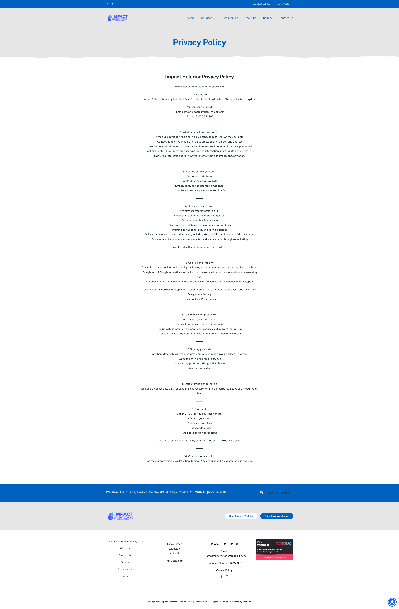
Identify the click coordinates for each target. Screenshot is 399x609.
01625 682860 (278, 493)
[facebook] (107, 4)
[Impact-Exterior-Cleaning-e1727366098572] (117, 15)
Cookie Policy (224, 570)
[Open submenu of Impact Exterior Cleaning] (142, 541)
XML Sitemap (174, 560)
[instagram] (113, 4)
